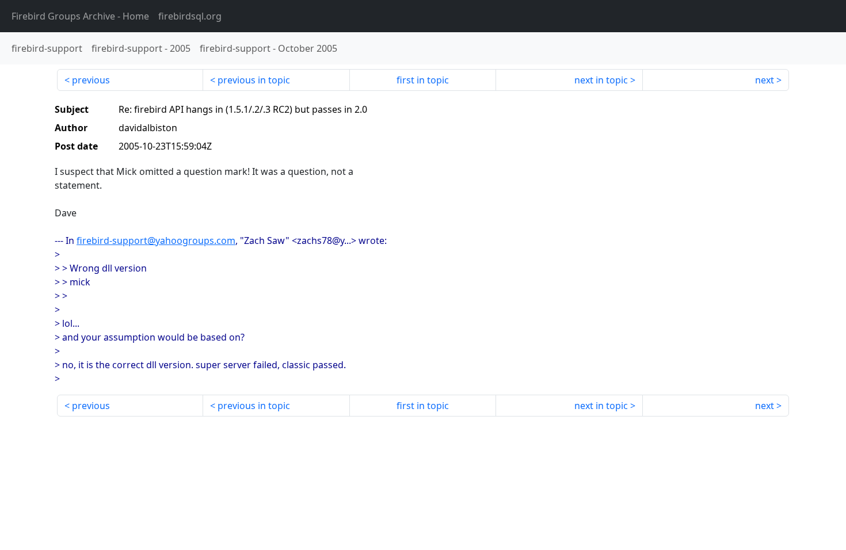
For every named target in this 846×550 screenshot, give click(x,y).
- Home (80, 16)
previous (91, 80)
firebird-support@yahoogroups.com (156, 240)
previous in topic (254, 80)
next (764, 80)
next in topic (601, 80)
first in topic (423, 80)
